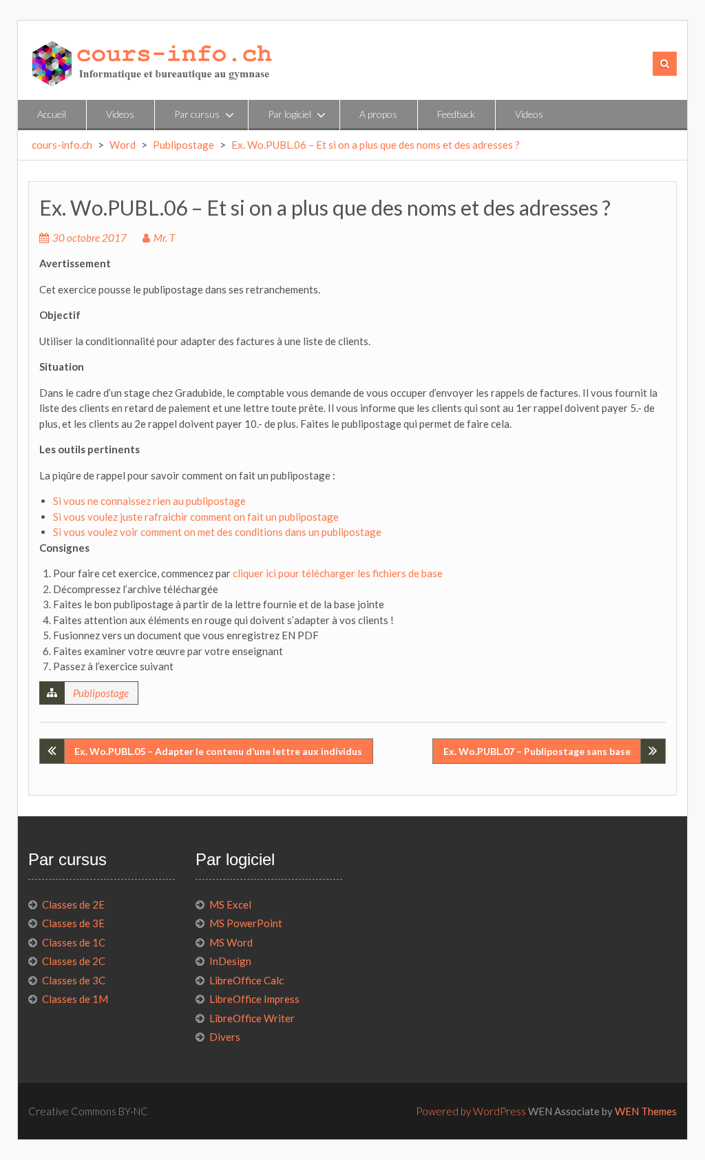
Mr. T (164, 237)
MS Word (231, 942)
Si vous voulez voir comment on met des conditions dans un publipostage (217, 532)
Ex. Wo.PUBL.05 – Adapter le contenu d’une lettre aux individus (218, 751)
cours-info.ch (62, 144)
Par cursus (197, 114)
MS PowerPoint (245, 923)
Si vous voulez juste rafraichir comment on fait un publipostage (196, 516)
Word (122, 144)
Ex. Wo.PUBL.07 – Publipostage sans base (537, 751)
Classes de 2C (73, 961)
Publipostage (183, 144)
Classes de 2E (73, 904)
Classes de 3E (73, 923)
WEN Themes (646, 1111)
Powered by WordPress (471, 1111)
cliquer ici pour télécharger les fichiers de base (338, 573)
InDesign (230, 961)
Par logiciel (289, 114)
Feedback (456, 114)
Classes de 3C (73, 980)
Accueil (51, 114)
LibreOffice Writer (252, 1018)
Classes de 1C (73, 942)
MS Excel (230, 904)
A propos (378, 114)
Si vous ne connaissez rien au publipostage (149, 501)
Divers (224, 1036)
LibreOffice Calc (246, 980)
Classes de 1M (75, 999)
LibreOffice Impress (254, 999)
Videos (120, 114)
